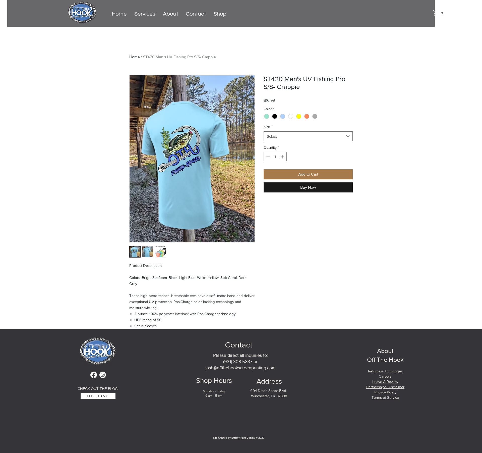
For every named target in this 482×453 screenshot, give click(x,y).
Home (134, 57)
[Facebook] (93, 375)
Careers (385, 376)
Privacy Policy (385, 392)
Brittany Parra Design (243, 437)
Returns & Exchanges (385, 371)
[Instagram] (102, 375)
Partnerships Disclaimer (385, 387)
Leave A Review (385, 381)
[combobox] (308, 136)
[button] (439, 13)
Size (268, 127)
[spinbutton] (275, 156)
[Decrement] (267, 156)
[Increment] (283, 156)
